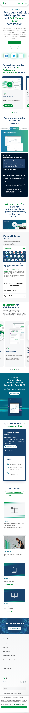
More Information (14, 709)
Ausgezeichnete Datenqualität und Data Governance (13, 287)
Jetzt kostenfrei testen (14, 42)
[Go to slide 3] (16, 112)
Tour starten (14, 47)
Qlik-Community (6, 685)
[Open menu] (25, 3)
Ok (14, 706)
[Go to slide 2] (14, 112)
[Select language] (22, 3)
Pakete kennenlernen (10, 449)
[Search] (19, 3)
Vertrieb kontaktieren (10, 454)
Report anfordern (14, 396)
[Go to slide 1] (12, 112)
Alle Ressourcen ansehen (14, 499)
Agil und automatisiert (10, 294)
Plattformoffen (8, 252)
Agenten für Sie (8, 299)
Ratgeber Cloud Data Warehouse (14, 495)
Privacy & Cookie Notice (19, 704)
